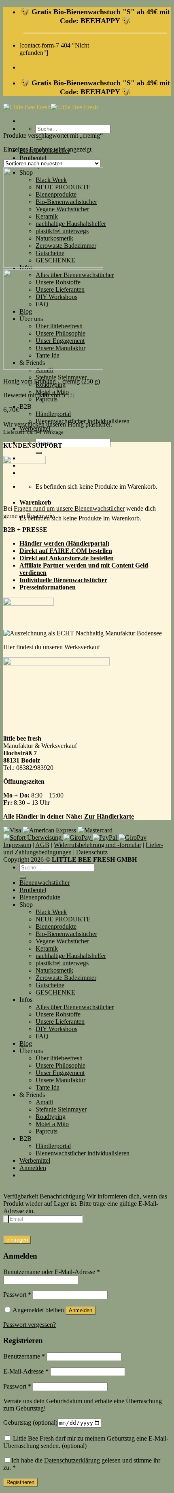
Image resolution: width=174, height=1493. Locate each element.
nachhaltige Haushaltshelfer (71, 955)
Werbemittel (34, 1160)
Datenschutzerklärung (72, 1460)
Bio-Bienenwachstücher (66, 933)
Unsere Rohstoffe (58, 1014)
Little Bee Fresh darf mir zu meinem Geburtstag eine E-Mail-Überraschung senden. (85, 1442)
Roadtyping (51, 1116)
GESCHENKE (55, 992)
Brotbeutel (32, 157)
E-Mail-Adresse (26, 1371)
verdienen (33, 572)
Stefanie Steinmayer (61, 377)
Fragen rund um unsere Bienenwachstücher (69, 508)
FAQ (42, 1036)
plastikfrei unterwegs (62, 963)
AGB (42, 844)
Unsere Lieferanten (60, 1021)
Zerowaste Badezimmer (66, 977)
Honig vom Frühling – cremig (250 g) (51, 381)
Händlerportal (53, 413)
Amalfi (44, 1102)
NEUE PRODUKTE (63, 919)
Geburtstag (30, 1422)
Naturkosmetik (54, 970)
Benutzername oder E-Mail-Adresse (51, 1271)
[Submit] (39, 453)
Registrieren (20, 1482)
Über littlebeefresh (59, 1058)
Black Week (51, 911)
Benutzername (24, 1356)
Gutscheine (50, 985)
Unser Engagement (60, 1072)
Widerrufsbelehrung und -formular (97, 844)
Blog (25, 1043)
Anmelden (80, 1310)
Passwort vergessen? (29, 1324)
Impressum (17, 844)
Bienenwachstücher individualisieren (82, 1153)
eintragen (17, 1240)
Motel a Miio (52, 1123)
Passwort (17, 1294)
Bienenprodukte (39, 897)
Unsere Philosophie (60, 1065)
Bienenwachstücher (44, 882)
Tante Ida (47, 1087)
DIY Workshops (56, 1028)
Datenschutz (92, 852)
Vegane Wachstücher (62, 941)
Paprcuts (46, 399)
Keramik (47, 948)
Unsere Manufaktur (60, 1080)
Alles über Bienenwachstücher (75, 1006)
